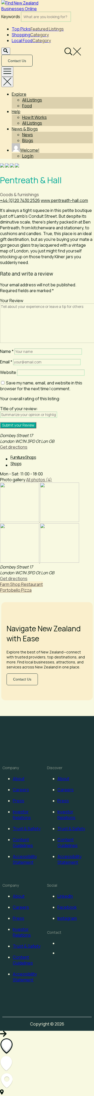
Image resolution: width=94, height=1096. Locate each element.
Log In (27, 156)
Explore (19, 94)
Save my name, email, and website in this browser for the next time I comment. (41, 386)
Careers (21, 790)
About (19, 779)
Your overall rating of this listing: (30, 399)
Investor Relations (22, 814)
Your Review (11, 300)
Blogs (27, 140)
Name (7, 351)
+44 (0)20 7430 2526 (20, 200)
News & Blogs (25, 129)
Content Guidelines (23, 842)
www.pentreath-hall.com (64, 200)
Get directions (13, 447)
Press (18, 801)
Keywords (10, 16)
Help (16, 111)
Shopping (30, 35)
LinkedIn (65, 896)
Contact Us (17, 61)
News (27, 135)
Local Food (31, 40)
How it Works (34, 117)
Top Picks (38, 29)
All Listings (32, 100)
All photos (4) (39, 480)
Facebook (67, 907)
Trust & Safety (26, 828)
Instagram (67, 918)
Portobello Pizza (16, 590)
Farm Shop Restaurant (21, 584)
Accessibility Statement (25, 859)
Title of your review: (19, 409)
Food (27, 106)
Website (8, 372)
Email (6, 362)
